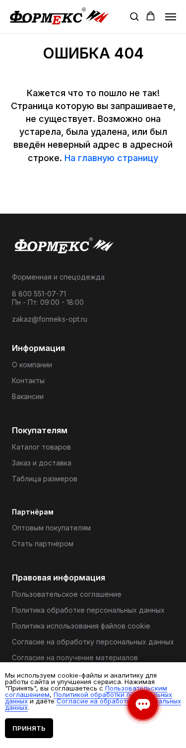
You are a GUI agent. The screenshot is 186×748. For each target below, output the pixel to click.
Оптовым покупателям (51, 527)
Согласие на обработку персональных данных (93, 641)
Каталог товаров (41, 447)
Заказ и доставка (41, 463)
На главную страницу (111, 158)
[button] (134, 16)
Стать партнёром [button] (42, 543)
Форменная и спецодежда (58, 277)
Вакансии (28, 396)
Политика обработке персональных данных (88, 610)
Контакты (28, 380)
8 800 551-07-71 (39, 293)
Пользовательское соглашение (67, 594)
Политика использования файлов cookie (81, 626)
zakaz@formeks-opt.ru (49, 319)
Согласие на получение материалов (75, 657)
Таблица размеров (44, 478)
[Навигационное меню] (170, 16)
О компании (32, 364)
